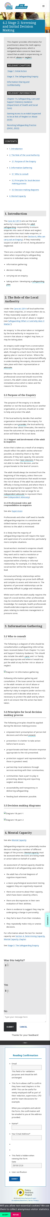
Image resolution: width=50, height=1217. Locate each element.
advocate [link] (8, 367)
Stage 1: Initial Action (17, 71)
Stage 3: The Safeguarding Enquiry (22, 76)
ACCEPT (5, 1215)
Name (15, 1123)
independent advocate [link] (14, 494)
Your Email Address (21, 1133)
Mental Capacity (19, 840)
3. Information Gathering (20, 167)
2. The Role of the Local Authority (24, 155)
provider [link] (22, 424)
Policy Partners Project (28, 1198)
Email (14, 1063)
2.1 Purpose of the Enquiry (24, 161)
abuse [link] (19, 57)
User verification (19, 1172)
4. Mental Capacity (17, 196)
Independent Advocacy (18, 497)
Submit (10, 1027)
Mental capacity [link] (31, 852)
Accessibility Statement (19, 1200)
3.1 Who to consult (20, 174)
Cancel (23, 1027)
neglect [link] (28, 57)
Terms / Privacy (33, 1200)
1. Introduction (16, 148)
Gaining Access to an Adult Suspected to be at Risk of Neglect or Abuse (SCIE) (24, 116)
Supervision (17, 511)
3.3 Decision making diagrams (25, 189)
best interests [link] (26, 460)
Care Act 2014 (14, 221)
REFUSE (16, 1215)
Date (14, 1161)
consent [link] (31, 735)
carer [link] (27, 656)
